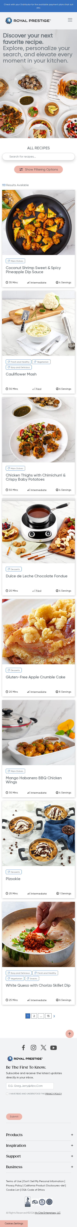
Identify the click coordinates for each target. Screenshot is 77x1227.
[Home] (28, 20)
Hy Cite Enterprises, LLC (48, 1212)
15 (48, 1016)
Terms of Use (13, 1181)
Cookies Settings (14, 1223)
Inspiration (16, 1146)
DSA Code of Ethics (33, 1189)
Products (14, 1135)
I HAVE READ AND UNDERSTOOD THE (27, 1093)
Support (13, 1156)
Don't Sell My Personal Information (43, 1181)
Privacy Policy (14, 1185)
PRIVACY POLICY (53, 1093)
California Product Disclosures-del (44, 1185)
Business (14, 1167)
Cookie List (13, 1189)
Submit (14, 1116)
